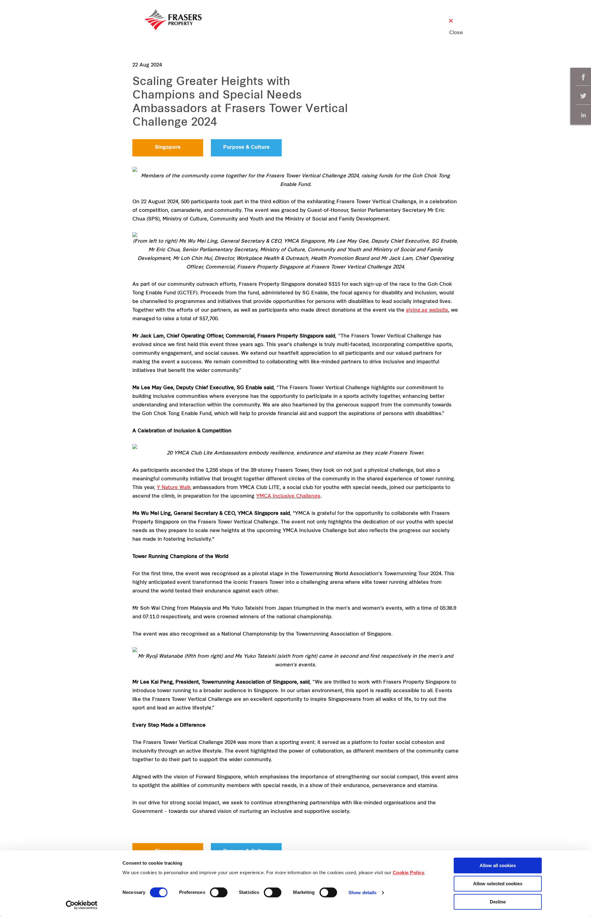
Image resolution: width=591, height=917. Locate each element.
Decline (498, 901)
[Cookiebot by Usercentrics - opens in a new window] (82, 905)
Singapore (168, 147)
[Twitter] (583, 96)
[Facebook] (583, 77)
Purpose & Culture (246, 147)
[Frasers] (173, 19)
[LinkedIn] (583, 115)
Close (450, 32)
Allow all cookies (498, 865)
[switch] (218, 892)
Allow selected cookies (497, 883)
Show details (362, 892)
